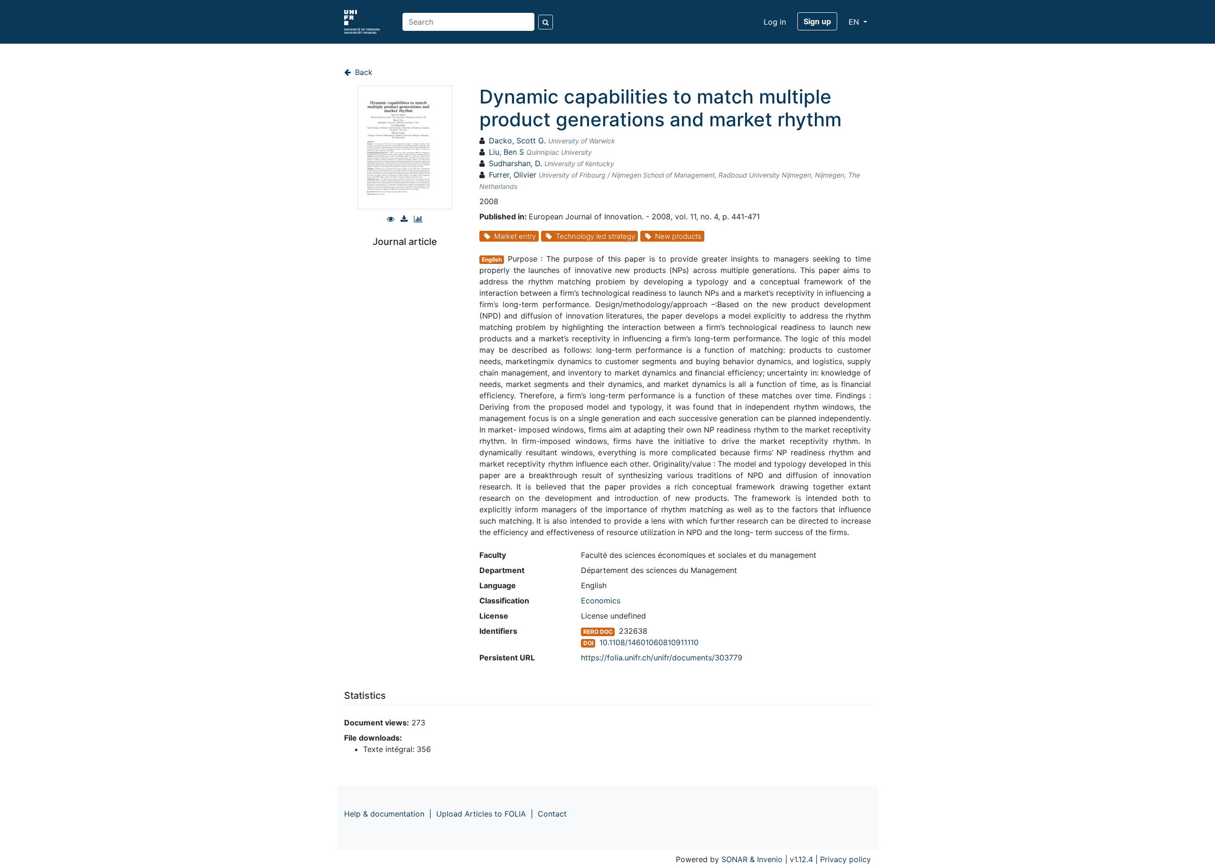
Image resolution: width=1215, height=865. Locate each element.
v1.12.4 (801, 859)
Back (363, 72)
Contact (552, 813)
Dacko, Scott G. (517, 140)
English (492, 259)
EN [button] (855, 22)
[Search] (545, 22)
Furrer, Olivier (512, 174)
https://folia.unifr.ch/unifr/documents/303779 (661, 657)
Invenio (770, 859)
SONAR (734, 859)
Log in (775, 22)
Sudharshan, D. (515, 163)
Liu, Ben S (506, 152)
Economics (600, 600)
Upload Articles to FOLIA (481, 813)
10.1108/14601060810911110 (649, 642)
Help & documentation (384, 813)
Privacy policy (845, 859)
